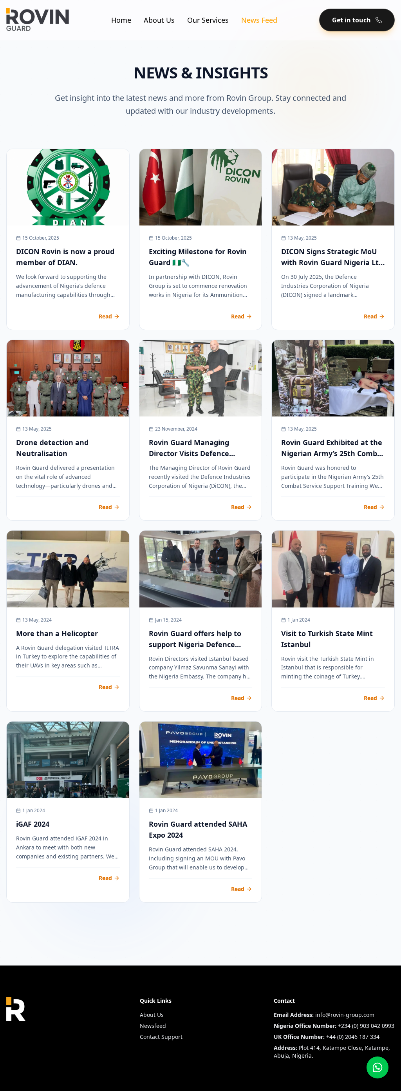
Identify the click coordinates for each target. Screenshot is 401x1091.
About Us (159, 20)
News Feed (259, 20)
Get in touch (351, 20)
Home (121, 20)
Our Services (208, 20)
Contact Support (161, 1036)
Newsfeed (153, 1025)
